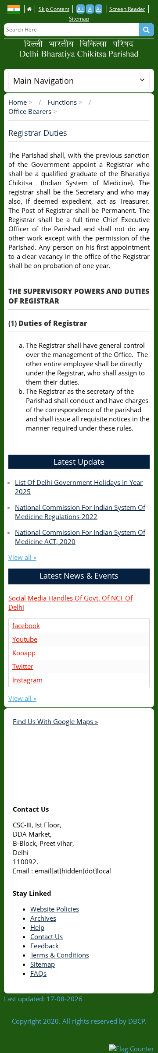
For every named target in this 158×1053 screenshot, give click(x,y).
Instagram (27, 679)
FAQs (38, 973)
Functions (62, 102)
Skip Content (54, 9)
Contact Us (46, 936)
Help (37, 927)
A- (98, 9)
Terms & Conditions (59, 955)
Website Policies (54, 909)
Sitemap (79, 18)
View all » (22, 557)
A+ (80, 9)
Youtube (24, 639)
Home (17, 102)
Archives (43, 918)
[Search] (146, 29)
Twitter (22, 666)
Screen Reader (127, 9)
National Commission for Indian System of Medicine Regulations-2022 (80, 512)
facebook (26, 625)
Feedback (44, 945)
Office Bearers (29, 111)
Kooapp (24, 652)
